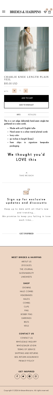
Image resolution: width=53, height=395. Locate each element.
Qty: (6, 91)
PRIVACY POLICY (26, 361)
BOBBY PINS (26, 314)
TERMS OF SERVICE (26, 349)
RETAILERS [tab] (32, 115)
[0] (49, 12)
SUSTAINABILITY (26, 273)
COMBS (26, 303)
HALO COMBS (26, 292)
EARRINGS (26, 318)
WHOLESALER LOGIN (26, 346)
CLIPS (26, 307)
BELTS (26, 322)
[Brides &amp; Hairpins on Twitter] (23, 377)
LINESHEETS (26, 277)
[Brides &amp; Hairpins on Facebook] (17, 377)
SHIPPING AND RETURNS (26, 353)
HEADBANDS (26, 295)
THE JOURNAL (26, 269)
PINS (26, 311)
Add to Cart (27, 98)
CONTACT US (26, 338)
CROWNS (26, 288)
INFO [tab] (18, 115)
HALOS (26, 299)
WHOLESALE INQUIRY (26, 342)
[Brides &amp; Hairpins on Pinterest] (30, 377)
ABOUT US (27, 262)
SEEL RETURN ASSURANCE (26, 357)
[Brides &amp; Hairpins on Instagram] (36, 377)
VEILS (26, 326)
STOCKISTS (26, 265)
